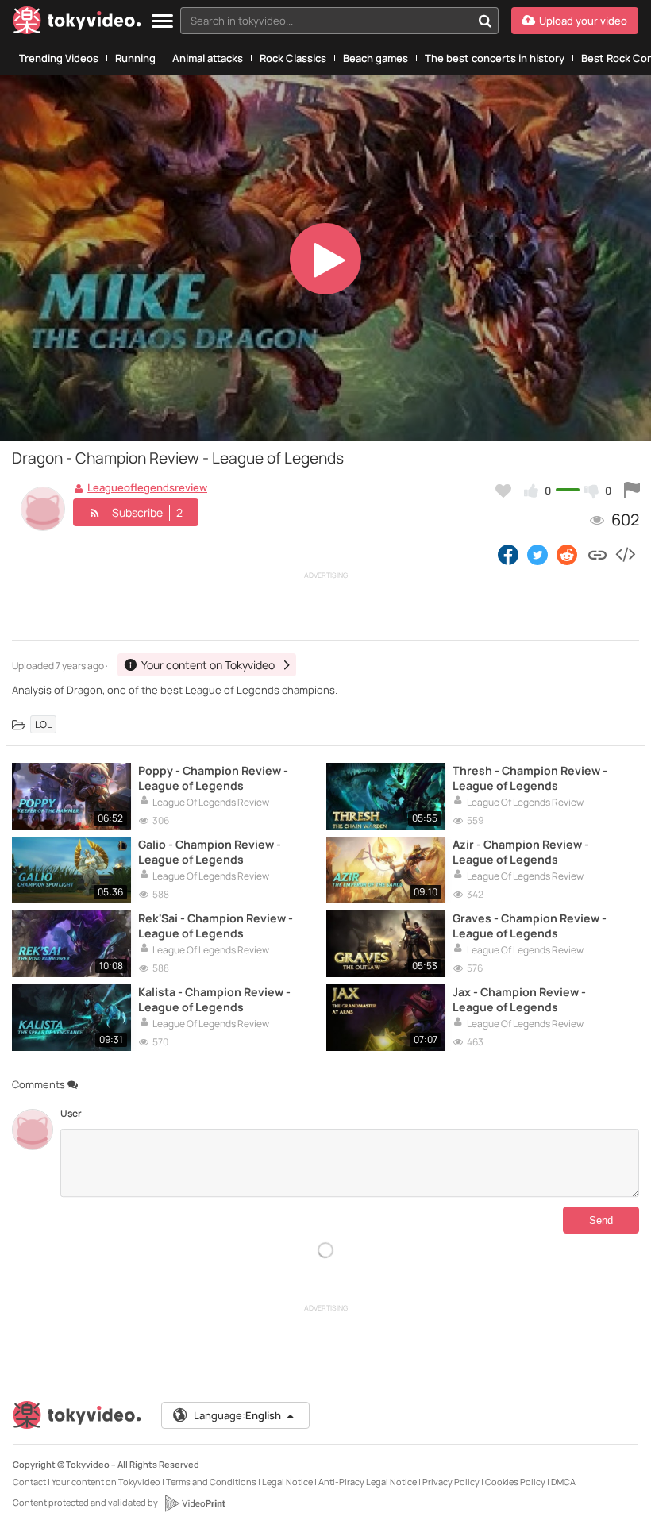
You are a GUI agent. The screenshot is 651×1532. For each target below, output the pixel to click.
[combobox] (339, 20)
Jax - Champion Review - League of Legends (519, 999)
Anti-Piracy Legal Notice (367, 1482)
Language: (237, 1415)
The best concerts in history (494, 58)
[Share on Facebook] (508, 554)
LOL (43, 724)
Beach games (375, 58)
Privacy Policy (451, 1482)
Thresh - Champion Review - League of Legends (530, 778)
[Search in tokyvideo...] (485, 20)
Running (135, 58)
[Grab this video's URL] (597, 554)
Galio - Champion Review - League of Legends (209, 852)
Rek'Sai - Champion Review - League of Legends (215, 925)
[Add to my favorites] (503, 490)
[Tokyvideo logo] (77, 23)
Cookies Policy (515, 1482)
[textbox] (326, 20)
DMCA (563, 1482)
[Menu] (162, 22)
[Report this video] (632, 490)
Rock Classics (293, 58)
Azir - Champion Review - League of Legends (521, 852)
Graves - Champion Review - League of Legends (530, 925)
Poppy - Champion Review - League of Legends (213, 778)
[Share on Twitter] (537, 554)
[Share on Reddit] (568, 554)
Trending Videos (58, 58)
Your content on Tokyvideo (106, 1482)
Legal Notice (287, 1482)
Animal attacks (207, 58)
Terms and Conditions (211, 1482)
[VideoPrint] (194, 1503)
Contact (29, 1482)
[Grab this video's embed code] (624, 554)
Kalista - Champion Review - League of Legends (214, 999)
